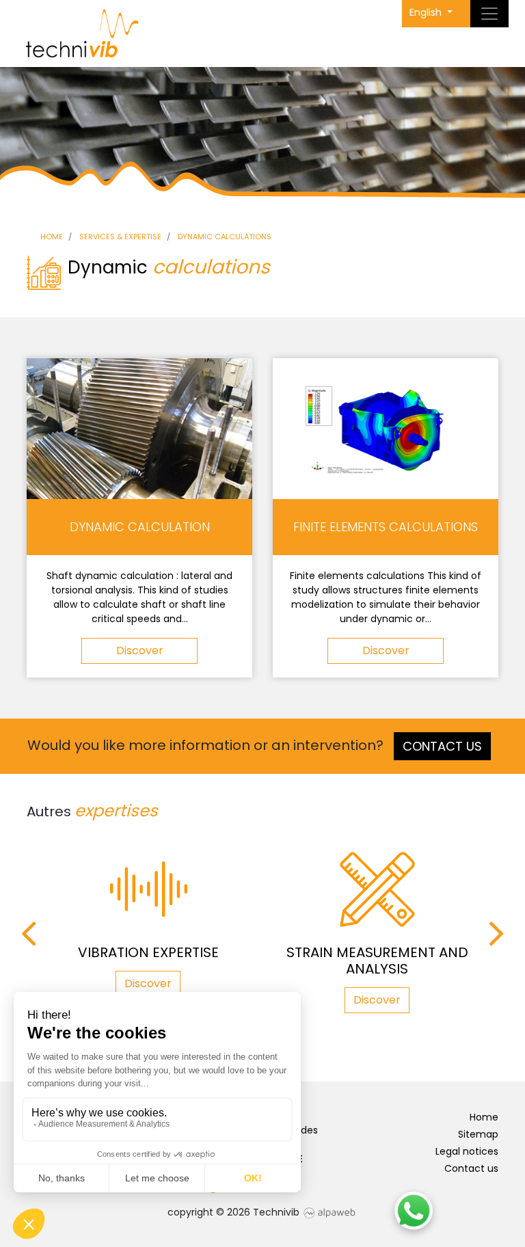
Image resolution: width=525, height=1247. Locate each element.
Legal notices (466, 1151)
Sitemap (478, 1134)
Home (484, 1117)
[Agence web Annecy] (329, 1212)
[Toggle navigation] (489, 13)
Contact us (442, 746)
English (426, 12)
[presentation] (29, 934)
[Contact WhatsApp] (413, 1211)
